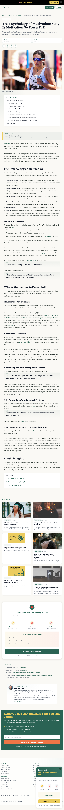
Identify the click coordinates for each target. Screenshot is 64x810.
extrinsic (33, 248)
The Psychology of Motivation (14, 100)
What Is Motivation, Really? (16, 482)
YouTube (23, 795)
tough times (34, 431)
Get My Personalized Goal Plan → (32, 651)
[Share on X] (11, 46)
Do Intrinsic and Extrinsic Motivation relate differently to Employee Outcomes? (33, 675)
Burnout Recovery (5, 778)
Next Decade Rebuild (6, 786)
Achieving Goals (5, 773)
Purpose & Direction (6, 782)
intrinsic (41, 248)
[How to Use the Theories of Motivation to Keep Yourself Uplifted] (47, 541)
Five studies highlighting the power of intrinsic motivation (26, 672)
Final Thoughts (10, 123)
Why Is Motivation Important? (17, 478)
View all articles (18, 701)
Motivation (18, 15)
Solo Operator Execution (7, 789)
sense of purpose (42, 253)
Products (36, 763)
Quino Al (11, 91)
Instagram (9, 795)
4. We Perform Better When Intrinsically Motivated (22, 117)
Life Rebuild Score (5, 767)
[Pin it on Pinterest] (7, 46)
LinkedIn (28, 795)
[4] (32, 341)
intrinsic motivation (31, 260)
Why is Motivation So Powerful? (15, 106)
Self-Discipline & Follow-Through (8, 780)
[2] (13, 227)
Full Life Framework (5, 769)
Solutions (4, 776)
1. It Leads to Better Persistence (17, 109)
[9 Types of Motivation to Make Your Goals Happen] (47, 510)
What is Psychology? (21, 667)
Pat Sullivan (6, 41)
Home (3, 15)
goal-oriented (48, 236)
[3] (21, 295)
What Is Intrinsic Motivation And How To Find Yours (16, 524)
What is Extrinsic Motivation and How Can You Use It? (15, 581)
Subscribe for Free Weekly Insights (32, 742)
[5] (10, 408)
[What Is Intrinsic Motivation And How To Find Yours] (16, 510)
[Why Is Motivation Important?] (17, 538)
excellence (22, 421)
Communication (10, 15)
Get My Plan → (54, 2)
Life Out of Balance (5, 784)
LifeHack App (36, 765)
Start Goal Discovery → (49, 801)
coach (33, 406)
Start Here (4, 763)
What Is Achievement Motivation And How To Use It (46, 588)
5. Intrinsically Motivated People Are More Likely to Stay (23, 120)
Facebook (3, 795)
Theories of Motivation (15, 485)
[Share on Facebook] (3, 46)
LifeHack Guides (5, 765)
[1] (4, 174)
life (10, 465)
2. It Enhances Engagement (15, 112)
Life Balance (4, 771)
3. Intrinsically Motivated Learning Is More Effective (22, 114)
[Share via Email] (15, 46)
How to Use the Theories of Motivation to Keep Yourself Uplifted (44, 556)
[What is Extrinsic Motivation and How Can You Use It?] (17, 571)
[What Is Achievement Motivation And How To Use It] (47, 574)
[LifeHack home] (6, 7)
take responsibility (25, 342)
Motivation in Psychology (15, 103)
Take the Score (49, 7)
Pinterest (15, 795)
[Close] (61, 2)
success (11, 325)
